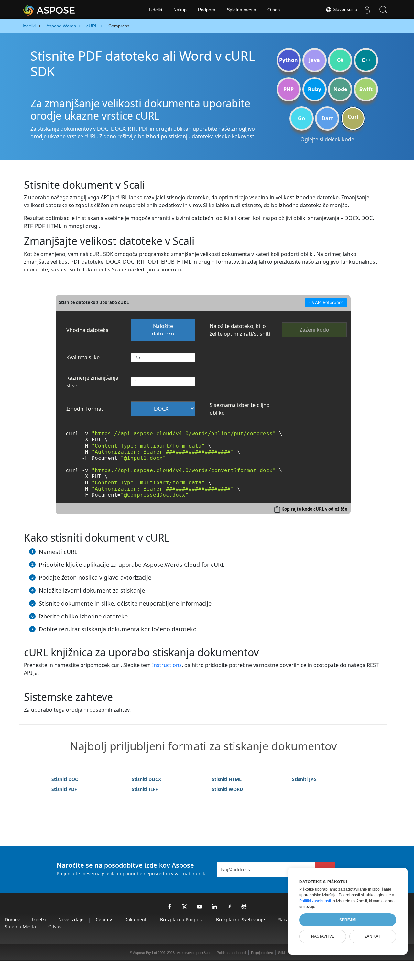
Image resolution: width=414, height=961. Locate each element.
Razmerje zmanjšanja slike (92, 381)
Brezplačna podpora (182, 919)
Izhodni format (84, 408)
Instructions (167, 665)
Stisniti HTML (227, 779)
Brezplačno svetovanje (240, 919)
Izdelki (155, 9)
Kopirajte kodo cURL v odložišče (314, 509)
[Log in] (367, 10)
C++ (366, 60)
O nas (273, 9)
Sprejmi (347, 920)
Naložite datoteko (163, 329)
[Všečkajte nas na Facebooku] (170, 907)
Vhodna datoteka (87, 329)
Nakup (180, 9)
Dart (327, 118)
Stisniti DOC (64, 779)
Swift (366, 89)
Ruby (314, 89)
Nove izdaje (70, 919)
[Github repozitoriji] (244, 907)
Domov (12, 919)
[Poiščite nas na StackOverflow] (229, 907)
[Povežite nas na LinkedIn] (214, 907)
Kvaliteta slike (83, 357)
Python (288, 60)
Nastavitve (322, 936)
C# (340, 60)
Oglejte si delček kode (327, 139)
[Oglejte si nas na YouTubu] (199, 907)
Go (301, 118)
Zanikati (373, 936)
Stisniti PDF (64, 789)
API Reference (324, 301)
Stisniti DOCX (146, 779)
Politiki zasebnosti (315, 901)
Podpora (206, 9)
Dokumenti (136, 919)
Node (340, 89)
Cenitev (104, 919)
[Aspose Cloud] (66, 10)
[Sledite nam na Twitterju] (184, 907)
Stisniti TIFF (145, 789)
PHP (288, 89)
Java (314, 60)
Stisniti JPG (304, 779)
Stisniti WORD (227, 789)
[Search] (383, 10)
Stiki (281, 953)
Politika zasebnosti (231, 953)
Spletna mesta (241, 9)
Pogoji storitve (262, 953)
